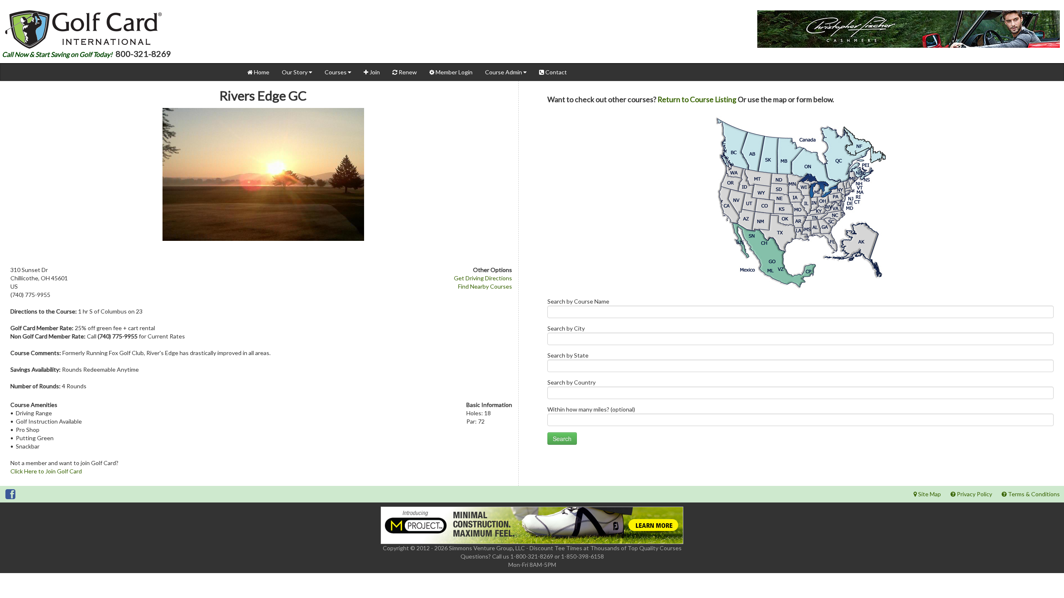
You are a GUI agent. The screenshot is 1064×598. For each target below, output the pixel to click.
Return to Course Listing (697, 99)
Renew (407, 72)
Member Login (453, 72)
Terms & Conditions (1033, 494)
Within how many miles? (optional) (591, 409)
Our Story (295, 72)
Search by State (568, 355)
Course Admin (504, 72)
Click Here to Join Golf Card (46, 471)
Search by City (566, 328)
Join (374, 72)
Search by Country (571, 382)
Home (261, 72)
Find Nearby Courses (485, 286)
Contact (555, 72)
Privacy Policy (974, 494)
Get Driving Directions (483, 278)
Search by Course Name (578, 301)
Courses (336, 72)
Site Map (929, 494)
